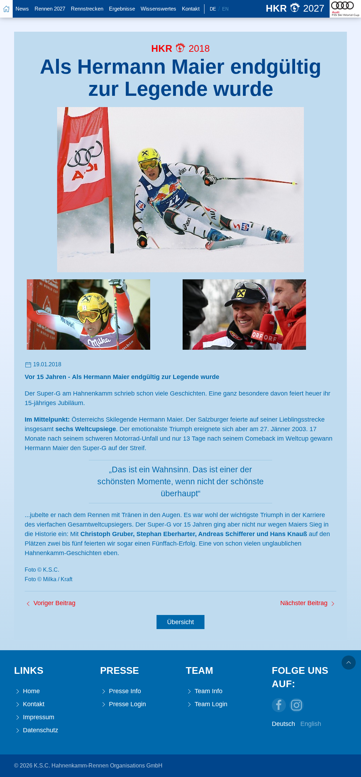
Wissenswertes (158, 9)
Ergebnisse (122, 9)
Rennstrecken (87, 9)
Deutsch (283, 723)
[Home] (6, 9)
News (22, 9)
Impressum (37, 717)
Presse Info (124, 691)
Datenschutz (39, 730)
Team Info (207, 691)
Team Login (210, 704)
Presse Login (126, 704)
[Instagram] (296, 705)
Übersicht (180, 622)
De (213, 9)
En (225, 9)
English (310, 723)
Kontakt (191, 9)
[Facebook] (279, 705)
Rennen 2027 (50, 9)
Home (30, 691)
